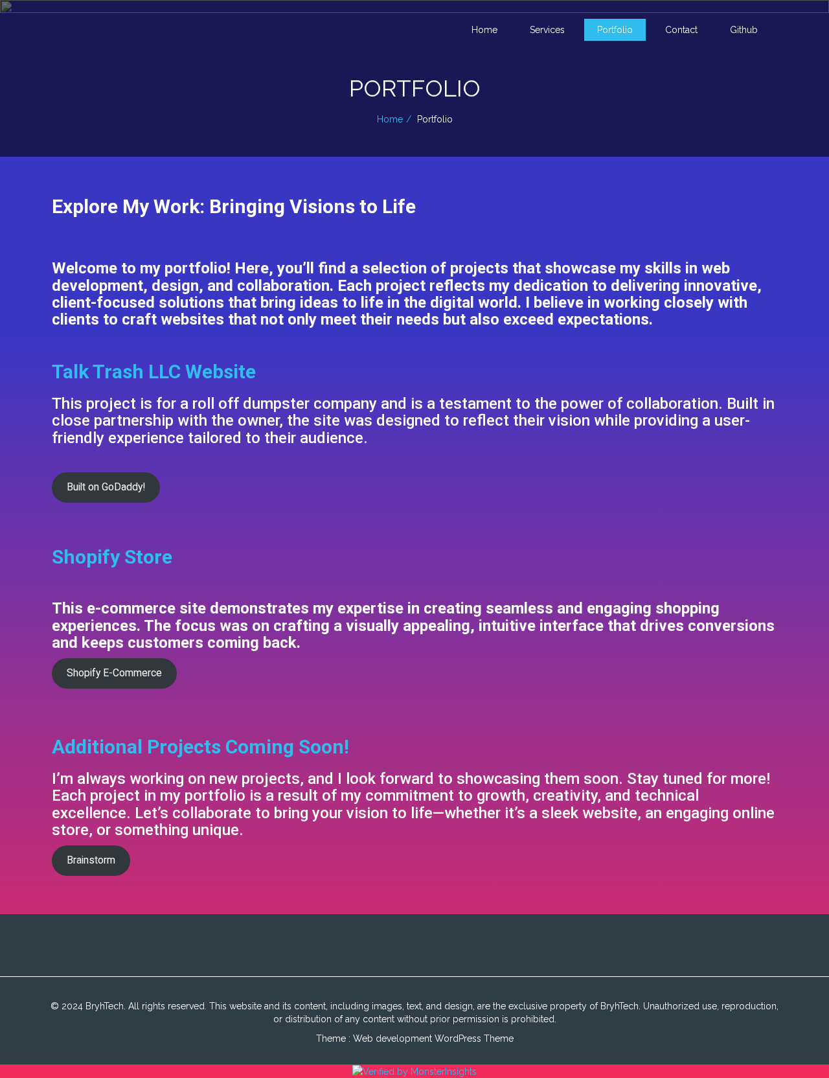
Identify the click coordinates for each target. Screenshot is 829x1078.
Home (484, 30)
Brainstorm (91, 860)
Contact (681, 30)
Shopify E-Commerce (114, 673)
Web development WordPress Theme (433, 1038)
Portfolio (615, 30)
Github (744, 30)
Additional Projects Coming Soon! (200, 746)
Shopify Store (112, 556)
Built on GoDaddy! (106, 487)
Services (547, 30)
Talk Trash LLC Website (154, 371)
